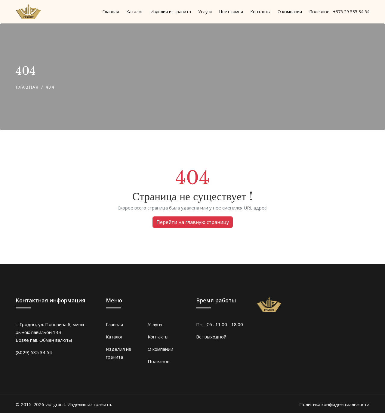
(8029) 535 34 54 (34, 352)
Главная (27, 87)
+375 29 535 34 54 (351, 11)
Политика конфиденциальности (334, 404)
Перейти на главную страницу (192, 222)
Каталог (114, 337)
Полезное (159, 361)
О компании (160, 349)
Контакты (158, 337)
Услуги (155, 324)
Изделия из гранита (118, 353)
